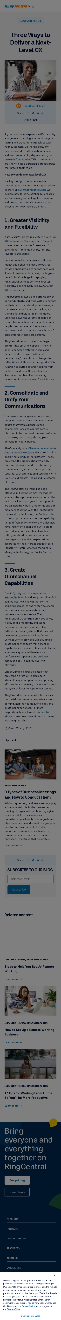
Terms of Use (13, 1309)
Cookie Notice (28, 1306)
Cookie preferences (30, 1316)
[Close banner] (54, 1275)
